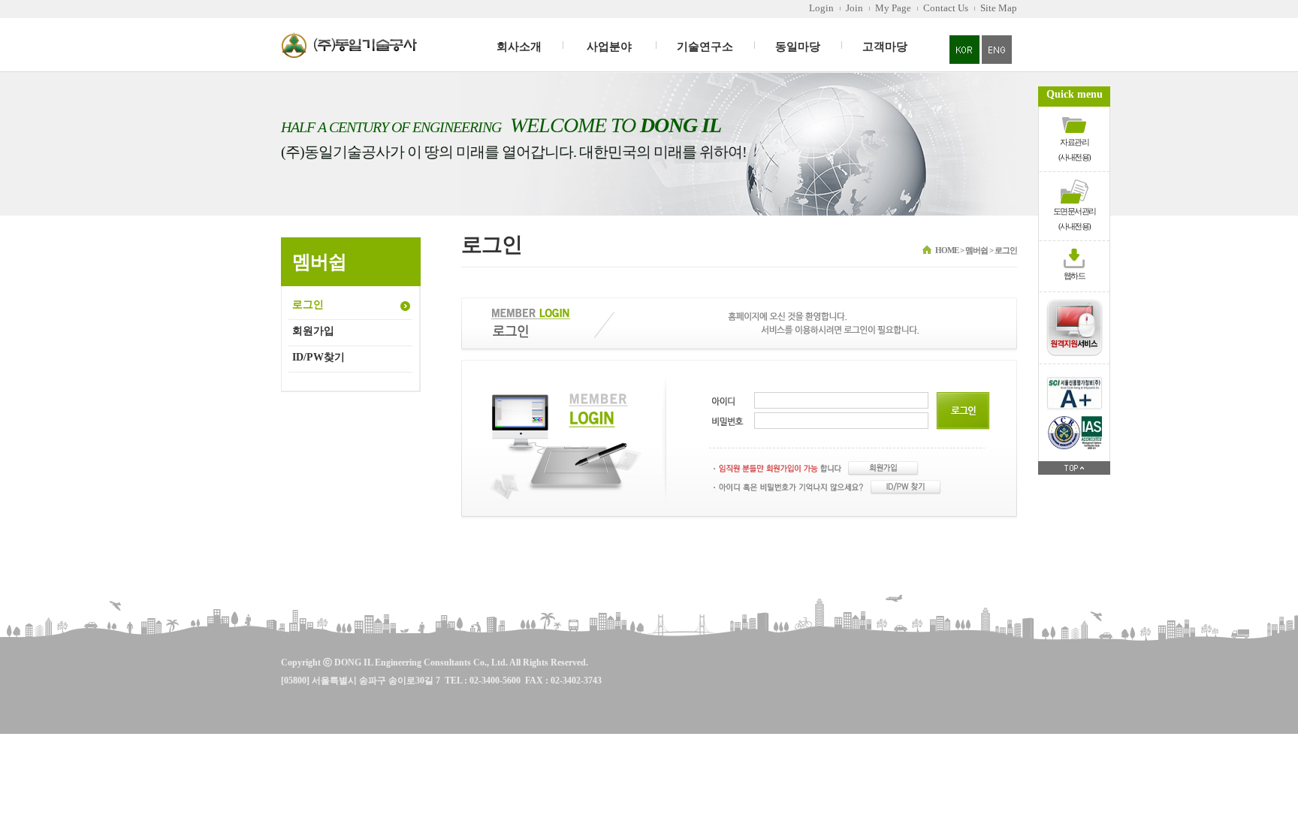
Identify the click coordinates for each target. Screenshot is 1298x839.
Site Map (998, 8)
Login (821, 8)
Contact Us (945, 8)
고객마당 (884, 47)
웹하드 (1074, 275)
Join (854, 8)
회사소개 (519, 47)
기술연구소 (705, 47)
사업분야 (609, 47)
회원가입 (313, 331)
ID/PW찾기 (318, 357)
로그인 (308, 304)
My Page (893, 8)
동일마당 (797, 47)
